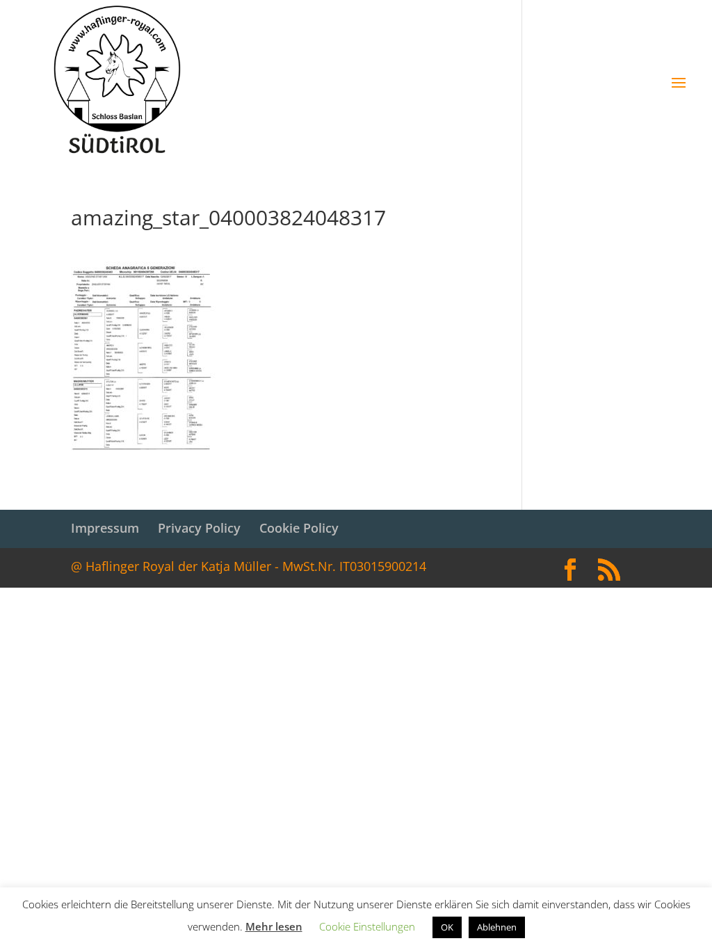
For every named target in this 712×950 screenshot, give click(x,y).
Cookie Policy (299, 528)
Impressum (105, 528)
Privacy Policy (199, 528)
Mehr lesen (273, 926)
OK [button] (447, 927)
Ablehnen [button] (497, 927)
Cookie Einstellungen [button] (367, 926)
